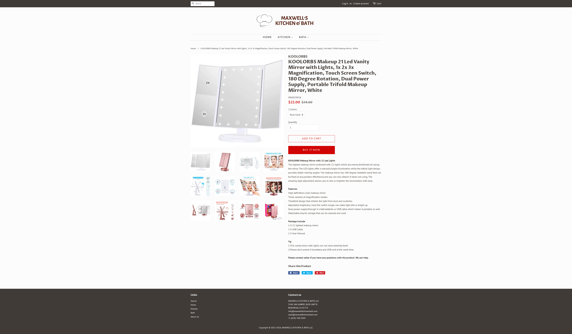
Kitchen (284, 37)
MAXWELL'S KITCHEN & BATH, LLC (297, 327)
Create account (361, 3)
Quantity (292, 122)
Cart (379, 3)
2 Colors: (292, 109)
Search (194, 301)
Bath (303, 37)
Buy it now (311, 150)
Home (267, 37)
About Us (195, 316)
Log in (345, 3)
